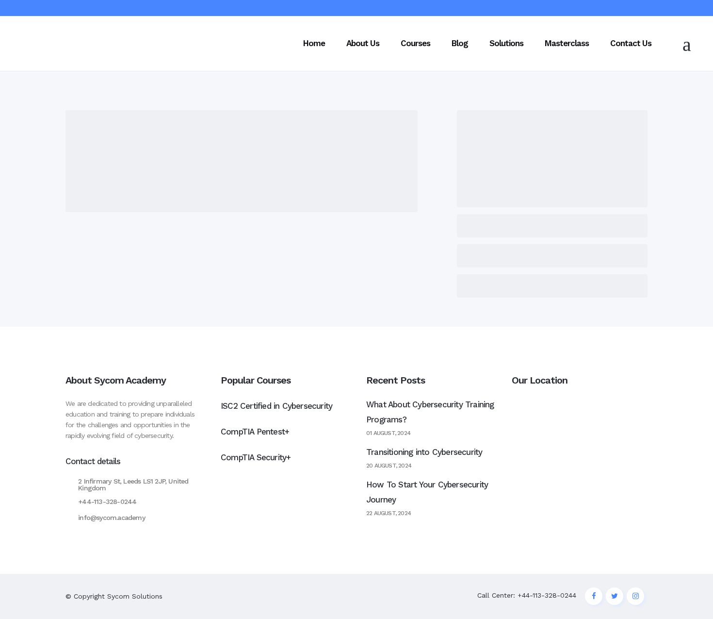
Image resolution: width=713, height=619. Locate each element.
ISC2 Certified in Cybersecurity (276, 406)
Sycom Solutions (134, 596)
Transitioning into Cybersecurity (424, 452)
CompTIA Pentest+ (255, 431)
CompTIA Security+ (256, 457)
